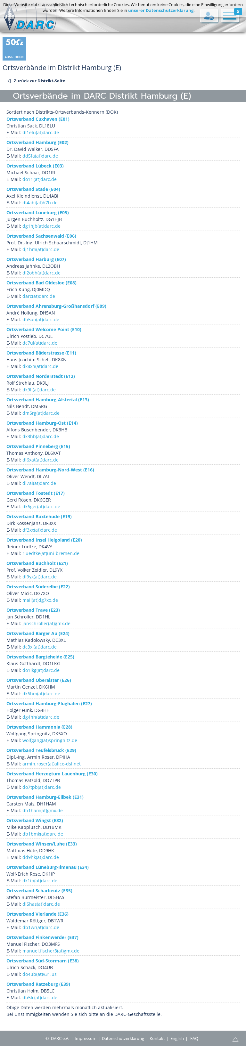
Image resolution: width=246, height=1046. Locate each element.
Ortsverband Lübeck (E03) (35, 166)
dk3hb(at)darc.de (40, 436)
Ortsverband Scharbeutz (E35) (39, 890)
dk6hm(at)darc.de (41, 694)
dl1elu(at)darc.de (40, 132)
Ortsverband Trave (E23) (33, 610)
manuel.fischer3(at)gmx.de (50, 951)
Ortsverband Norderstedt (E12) (40, 376)
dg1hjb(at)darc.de (41, 226)
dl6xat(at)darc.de (40, 460)
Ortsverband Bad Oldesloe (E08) (41, 283)
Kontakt (157, 1038)
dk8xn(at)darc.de (40, 366)
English (177, 1038)
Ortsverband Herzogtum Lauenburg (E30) (52, 774)
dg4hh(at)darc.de (40, 717)
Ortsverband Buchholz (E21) (37, 563)
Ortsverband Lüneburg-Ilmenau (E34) (47, 867)
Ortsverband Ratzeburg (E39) (38, 984)
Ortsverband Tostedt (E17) (35, 493)
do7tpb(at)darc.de (41, 787)
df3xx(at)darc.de (39, 530)
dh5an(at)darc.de (40, 319)
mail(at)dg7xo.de (40, 600)
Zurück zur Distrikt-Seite (39, 81)
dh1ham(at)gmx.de (42, 810)
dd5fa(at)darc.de (40, 156)
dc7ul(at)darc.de (39, 343)
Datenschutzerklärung (123, 1038)
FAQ (194, 1038)
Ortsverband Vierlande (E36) (37, 914)
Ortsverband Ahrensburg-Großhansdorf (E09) (56, 306)
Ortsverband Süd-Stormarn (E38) (42, 961)
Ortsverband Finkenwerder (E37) (42, 937)
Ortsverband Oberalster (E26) (38, 680)
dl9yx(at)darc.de (39, 577)
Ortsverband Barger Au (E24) (38, 633)
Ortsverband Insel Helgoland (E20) (44, 540)
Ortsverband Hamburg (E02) (37, 142)
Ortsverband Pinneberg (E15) (38, 446)
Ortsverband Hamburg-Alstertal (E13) (47, 399)
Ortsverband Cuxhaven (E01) (38, 119)
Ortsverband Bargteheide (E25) (40, 657)
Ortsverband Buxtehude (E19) (39, 516)
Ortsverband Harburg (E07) (36, 259)
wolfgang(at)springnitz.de (49, 740)
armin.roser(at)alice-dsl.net (51, 764)
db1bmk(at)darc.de (42, 834)
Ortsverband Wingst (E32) (34, 820)
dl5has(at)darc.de (41, 904)
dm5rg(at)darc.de (41, 413)
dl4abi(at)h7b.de (40, 203)
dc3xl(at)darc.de (39, 647)
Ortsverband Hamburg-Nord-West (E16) (50, 470)
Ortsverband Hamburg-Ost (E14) (42, 423)
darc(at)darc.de (38, 296)
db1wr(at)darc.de (40, 927)
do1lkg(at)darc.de (41, 670)
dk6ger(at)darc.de (41, 506)
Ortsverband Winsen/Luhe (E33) (41, 844)
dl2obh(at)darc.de (41, 273)
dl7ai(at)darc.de (39, 483)
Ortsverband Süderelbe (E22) (38, 587)
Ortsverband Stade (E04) (33, 189)
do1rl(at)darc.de (39, 179)
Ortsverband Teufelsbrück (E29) (41, 750)
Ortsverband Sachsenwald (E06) (41, 236)
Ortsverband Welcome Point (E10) (43, 329)
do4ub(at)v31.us (39, 974)
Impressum (85, 1038)
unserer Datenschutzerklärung (160, 10)
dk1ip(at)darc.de (39, 881)
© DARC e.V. (57, 1038)
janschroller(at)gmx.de (46, 623)
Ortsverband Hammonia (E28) (39, 727)
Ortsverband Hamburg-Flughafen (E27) (49, 703)
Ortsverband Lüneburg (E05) (37, 212)
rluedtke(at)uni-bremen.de (50, 553)
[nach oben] (235, 1039)
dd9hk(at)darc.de (40, 857)
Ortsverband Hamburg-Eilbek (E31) (45, 797)
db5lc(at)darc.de (39, 997)
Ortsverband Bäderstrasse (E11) (41, 353)
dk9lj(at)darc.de (39, 390)
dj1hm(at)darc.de (40, 249)
